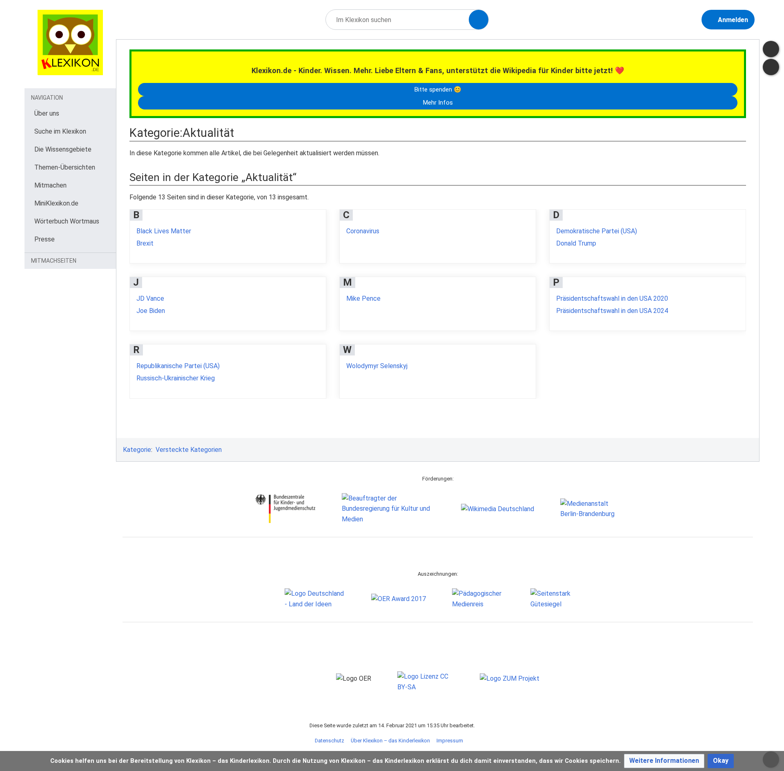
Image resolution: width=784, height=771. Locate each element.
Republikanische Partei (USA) (178, 366)
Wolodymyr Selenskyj (377, 366)
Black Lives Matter (163, 231)
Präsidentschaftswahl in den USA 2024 (612, 311)
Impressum (450, 740)
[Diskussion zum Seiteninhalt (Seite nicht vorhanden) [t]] (771, 49)
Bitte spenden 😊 (437, 89)
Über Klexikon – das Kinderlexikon (390, 740)
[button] (664, 761)
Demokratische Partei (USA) (596, 231)
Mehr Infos (438, 102)
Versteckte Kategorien (189, 450)
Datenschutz (329, 740)
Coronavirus (362, 231)
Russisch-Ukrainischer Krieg (175, 378)
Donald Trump (576, 243)
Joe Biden (150, 311)
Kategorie (137, 450)
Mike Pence (363, 298)
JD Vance (150, 298)
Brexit (145, 243)
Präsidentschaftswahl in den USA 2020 (612, 298)
